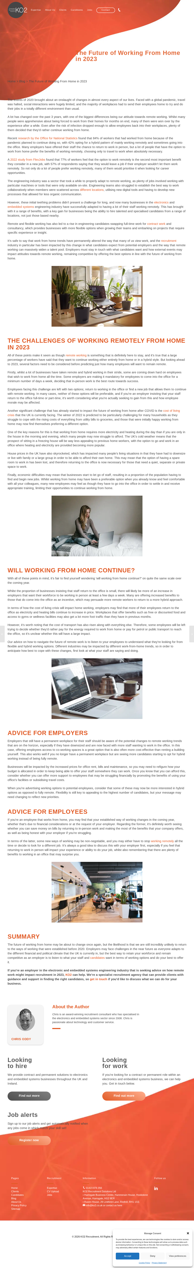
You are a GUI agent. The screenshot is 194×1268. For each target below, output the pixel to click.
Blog (22, 81)
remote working (76, 355)
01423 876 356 (93, 1188)
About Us (16, 1202)
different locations (92, 189)
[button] (187, 1233)
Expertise (52, 1188)
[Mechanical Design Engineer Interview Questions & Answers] (2, 634)
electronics (161, 202)
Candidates (17, 1195)
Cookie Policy (144, 1262)
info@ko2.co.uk (93, 1205)
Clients (15, 1191)
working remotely (162, 841)
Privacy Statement (159, 1262)
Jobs (49, 1195)
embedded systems (21, 206)
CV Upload (53, 1191)
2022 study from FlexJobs (27, 159)
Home (12, 81)
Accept (127, 1256)
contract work (156, 223)
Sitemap (15, 1209)
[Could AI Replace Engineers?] (191, 634)
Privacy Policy (19, 1205)
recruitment (168, 240)
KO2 (68, 974)
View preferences (177, 1256)
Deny (152, 1256)
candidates (97, 957)
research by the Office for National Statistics (47, 138)
